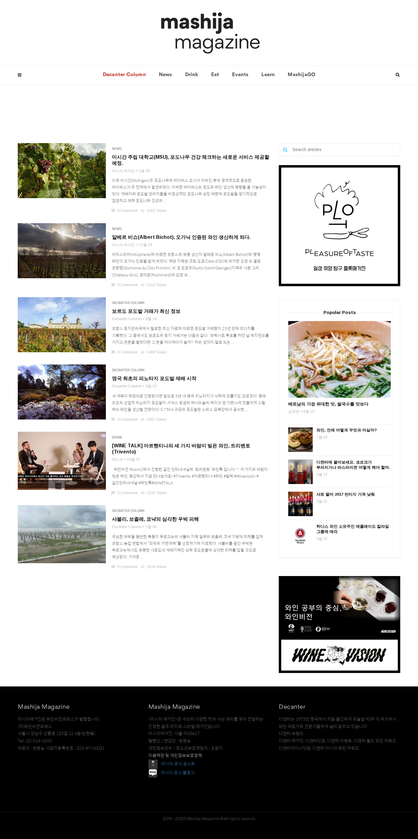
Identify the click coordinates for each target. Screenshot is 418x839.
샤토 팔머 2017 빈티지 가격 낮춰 (345, 494)
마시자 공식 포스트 (178, 763)
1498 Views (153, 352)
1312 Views (153, 285)
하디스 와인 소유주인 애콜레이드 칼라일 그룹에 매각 (352, 529)
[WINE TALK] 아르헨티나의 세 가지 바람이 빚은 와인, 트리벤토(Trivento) (181, 448)
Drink (191, 74)
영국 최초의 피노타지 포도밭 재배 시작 (154, 378)
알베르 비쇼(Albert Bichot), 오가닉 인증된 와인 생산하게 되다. (181, 237)
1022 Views (153, 211)
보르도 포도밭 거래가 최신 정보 (146, 311)
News (165, 74)
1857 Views (153, 419)
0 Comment (124, 211)
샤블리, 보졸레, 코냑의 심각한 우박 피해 (155, 519)
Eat (215, 74)
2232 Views (153, 493)
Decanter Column (124, 74)
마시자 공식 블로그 (178, 772)
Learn (268, 74)
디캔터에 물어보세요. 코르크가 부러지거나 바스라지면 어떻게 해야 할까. (353, 465)
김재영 (293, 411)
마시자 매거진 (123, 171)
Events (240, 74)
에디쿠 (117, 459)
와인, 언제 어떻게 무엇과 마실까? (346, 430)
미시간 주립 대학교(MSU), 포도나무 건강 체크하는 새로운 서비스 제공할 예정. (190, 160)
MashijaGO (301, 74)
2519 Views (153, 567)
